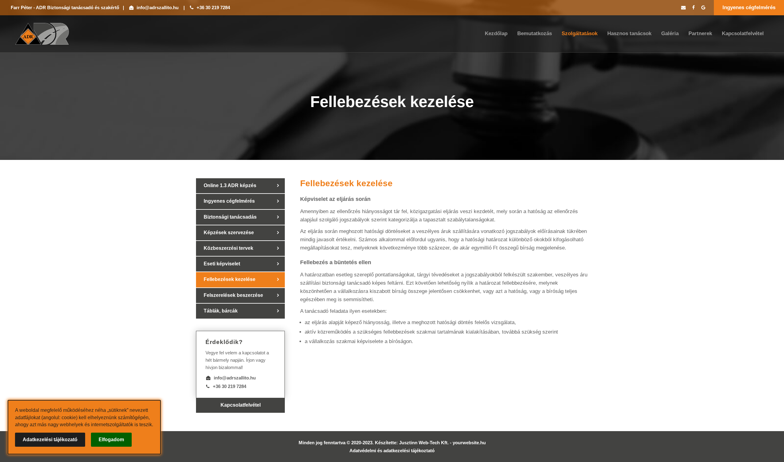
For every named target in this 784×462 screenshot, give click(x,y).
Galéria (670, 33)
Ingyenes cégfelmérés (748, 7)
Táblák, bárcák (221, 310)
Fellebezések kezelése (229, 279)
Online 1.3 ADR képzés (230, 185)
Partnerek (700, 33)
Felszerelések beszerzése (233, 295)
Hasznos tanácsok (629, 33)
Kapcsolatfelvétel (743, 33)
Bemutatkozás (534, 33)
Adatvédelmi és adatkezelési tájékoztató (392, 450)
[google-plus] (703, 7)
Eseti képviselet (222, 263)
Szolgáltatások (579, 33)
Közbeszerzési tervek (228, 248)
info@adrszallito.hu (158, 7)
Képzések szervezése (229, 232)
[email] (683, 7)
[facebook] (693, 7)
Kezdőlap (496, 33)
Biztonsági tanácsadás (230, 217)
